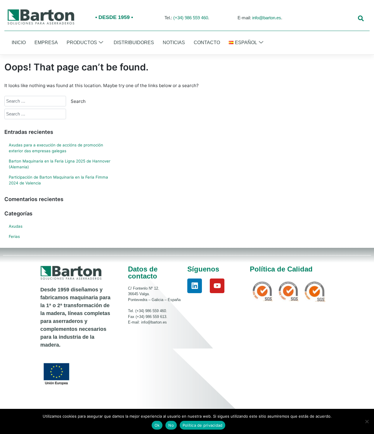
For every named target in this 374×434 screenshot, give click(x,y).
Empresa (46, 42)
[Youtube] (217, 286)
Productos (82, 42)
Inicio (19, 42)
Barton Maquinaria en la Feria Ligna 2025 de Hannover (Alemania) (59, 164)
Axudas (15, 226)
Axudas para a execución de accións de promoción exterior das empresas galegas (56, 148)
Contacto (207, 42)
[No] (367, 421)
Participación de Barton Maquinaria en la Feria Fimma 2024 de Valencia (58, 180)
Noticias (174, 42)
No (171, 425)
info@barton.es (266, 17)
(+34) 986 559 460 (190, 17)
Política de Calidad (281, 269)
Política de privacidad (203, 425)
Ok (157, 425)
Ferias (14, 236)
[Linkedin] (194, 286)
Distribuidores (134, 42)
